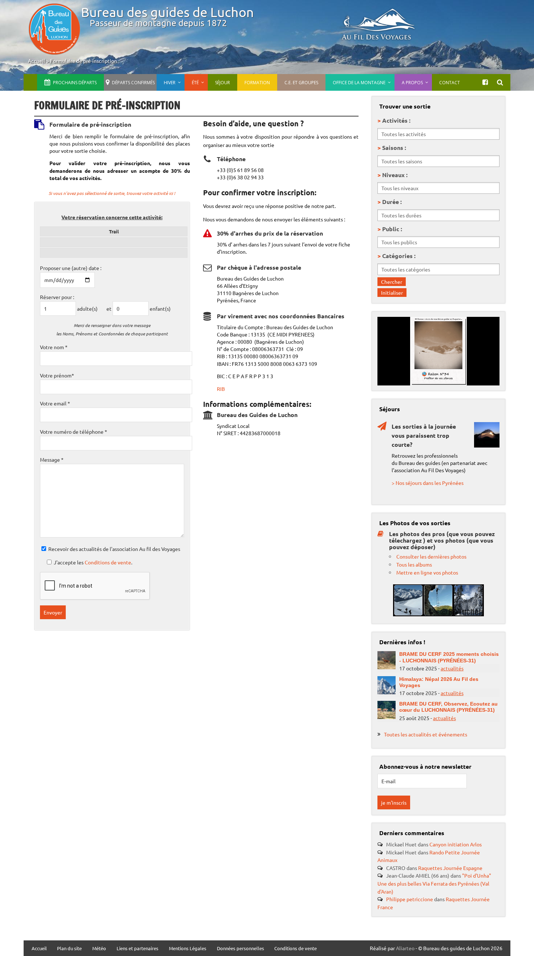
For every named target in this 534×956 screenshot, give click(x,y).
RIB (221, 388)
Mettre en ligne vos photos (427, 572)
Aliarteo (405, 948)
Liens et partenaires (137, 948)
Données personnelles (240, 948)
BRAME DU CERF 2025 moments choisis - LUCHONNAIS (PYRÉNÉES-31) (449, 657)
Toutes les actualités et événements (425, 734)
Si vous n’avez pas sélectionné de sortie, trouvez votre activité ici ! (112, 193)
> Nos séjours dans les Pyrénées (428, 482)
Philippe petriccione (409, 899)
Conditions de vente (108, 562)
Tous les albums (414, 564)
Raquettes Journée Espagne (450, 868)
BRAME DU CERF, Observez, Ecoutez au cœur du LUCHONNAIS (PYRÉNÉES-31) (448, 707)
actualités (452, 668)
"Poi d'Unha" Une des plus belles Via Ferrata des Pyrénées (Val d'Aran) (434, 883)
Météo (99, 948)
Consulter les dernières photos (431, 556)
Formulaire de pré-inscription (83, 60)
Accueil (36, 60)
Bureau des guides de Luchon (167, 12)
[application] (438, 351)
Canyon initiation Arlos (455, 844)
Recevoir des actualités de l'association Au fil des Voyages (114, 549)
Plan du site (69, 948)
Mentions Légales (187, 948)
